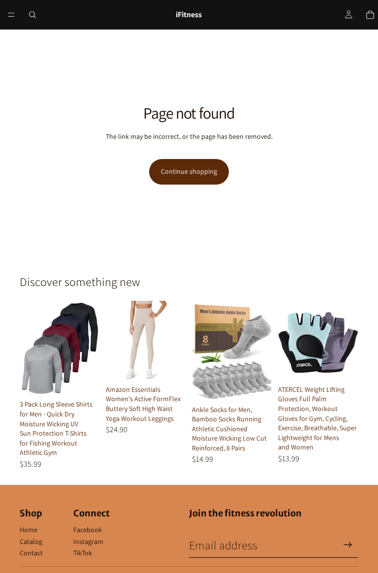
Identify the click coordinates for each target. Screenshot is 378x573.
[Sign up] (348, 545)
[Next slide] (89, 348)
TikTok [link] (82, 552)
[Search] (32, 15)
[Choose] (85, 381)
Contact (31, 552)
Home (28, 529)
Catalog (31, 541)
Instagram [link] (88, 541)
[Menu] (11, 14)
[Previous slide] (30, 348)
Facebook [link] (87, 529)
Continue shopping (189, 171)
